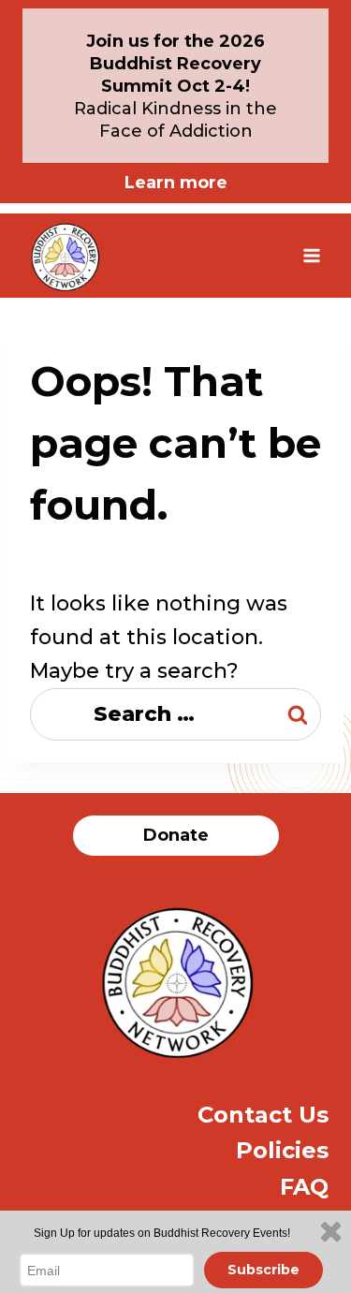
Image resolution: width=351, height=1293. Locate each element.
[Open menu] (311, 255)
